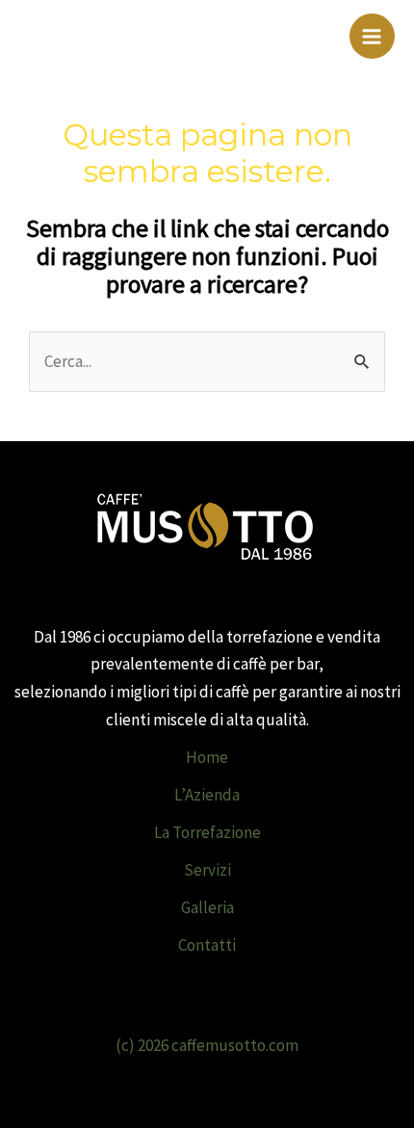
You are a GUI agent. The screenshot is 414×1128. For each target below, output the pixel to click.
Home (207, 757)
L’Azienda (207, 794)
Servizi (207, 869)
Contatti (207, 945)
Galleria (207, 907)
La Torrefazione (207, 832)
